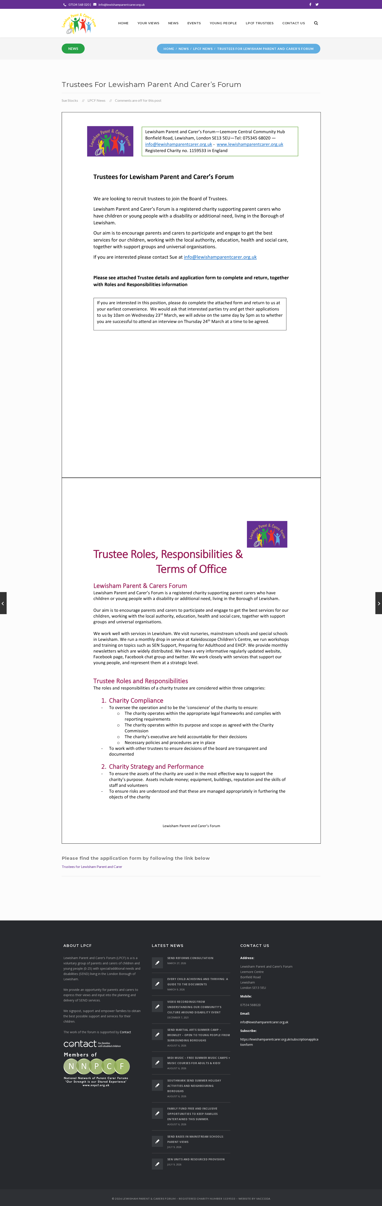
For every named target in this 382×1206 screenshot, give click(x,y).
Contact (125, 1032)
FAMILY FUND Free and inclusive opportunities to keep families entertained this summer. (192, 1114)
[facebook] (310, 4)
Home (169, 48)
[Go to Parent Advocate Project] (3, 603)
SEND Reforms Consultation (190, 958)
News (184, 48)
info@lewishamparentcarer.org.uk (122, 4)
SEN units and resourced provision (196, 1159)
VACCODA (263, 1198)
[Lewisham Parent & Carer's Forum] (79, 23)
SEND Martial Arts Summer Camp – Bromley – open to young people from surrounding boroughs (198, 1035)
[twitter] (317, 4)
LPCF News (203, 48)
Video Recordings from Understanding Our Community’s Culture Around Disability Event (194, 1007)
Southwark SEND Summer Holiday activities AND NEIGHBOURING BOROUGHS (194, 1086)
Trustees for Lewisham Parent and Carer (92, 866)
